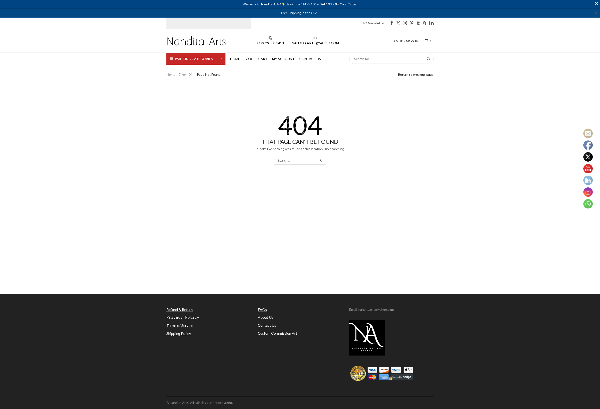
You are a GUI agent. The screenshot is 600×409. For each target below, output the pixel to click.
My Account (283, 59)
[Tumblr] (418, 23)
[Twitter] (398, 23)
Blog (249, 59)
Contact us (310, 59)
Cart (262, 59)
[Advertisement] (300, 248)
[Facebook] (392, 23)
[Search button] (428, 59)
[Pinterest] (411, 23)
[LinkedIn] (431, 23)
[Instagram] (405, 23)
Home (235, 59)
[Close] (596, 3)
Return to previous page (416, 74)
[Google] (425, 23)
